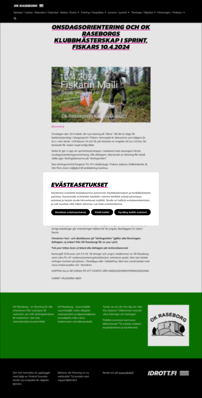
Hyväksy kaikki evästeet (132, 212)
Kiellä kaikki (102, 212)
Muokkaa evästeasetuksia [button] (70, 212)
